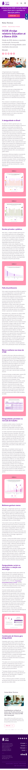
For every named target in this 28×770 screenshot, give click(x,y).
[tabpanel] (14, 711)
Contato (23, 750)
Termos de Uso (16, 763)
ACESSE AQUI (13, 15)
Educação (5, 50)
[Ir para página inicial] (5, 3)
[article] (14, 377)
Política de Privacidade (22, 763)
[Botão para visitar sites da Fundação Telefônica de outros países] (25, 3)
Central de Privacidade (9, 763)
